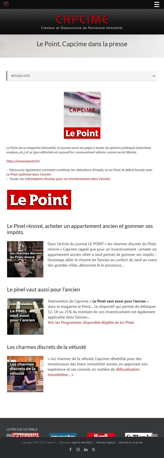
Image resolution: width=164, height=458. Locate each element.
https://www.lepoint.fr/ (23, 161)
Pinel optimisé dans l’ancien (30, 174)
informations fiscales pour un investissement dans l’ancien (67, 179)
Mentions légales (105, 442)
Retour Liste (20, 76)
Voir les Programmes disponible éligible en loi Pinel (91, 322)
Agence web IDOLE (82, 442)
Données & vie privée (130, 442)
